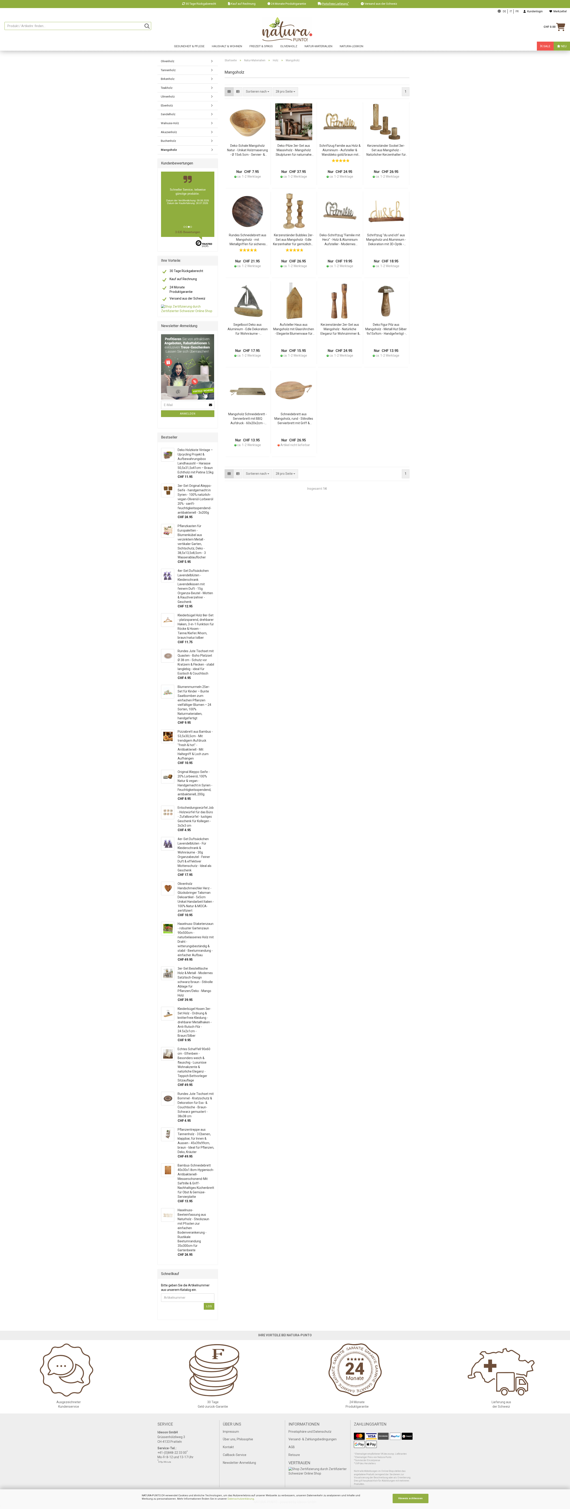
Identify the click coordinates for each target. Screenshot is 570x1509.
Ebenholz (167, 105)
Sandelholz (168, 114)
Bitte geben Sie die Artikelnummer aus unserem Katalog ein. (185, 1287)
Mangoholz (169, 149)
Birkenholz (167, 79)
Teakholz (166, 87)
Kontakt (228, 1447)
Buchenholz (168, 141)
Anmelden (188, 413)
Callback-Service (234, 1455)
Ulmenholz (168, 96)
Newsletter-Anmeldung (239, 1462)
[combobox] (285, 91)
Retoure (294, 1455)
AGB (291, 1447)
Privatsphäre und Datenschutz (309, 1431)
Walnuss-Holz (170, 123)
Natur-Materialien (318, 46)
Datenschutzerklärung (241, 1498)
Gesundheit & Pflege (189, 46)
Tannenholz (168, 70)
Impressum (231, 1431)
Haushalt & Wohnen (227, 46)
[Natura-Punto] (287, 29)
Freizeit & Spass (261, 46)
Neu (563, 46)
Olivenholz (288, 46)
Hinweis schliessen (410, 1498)
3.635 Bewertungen (187, 232)
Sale (546, 46)
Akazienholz (169, 132)
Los (209, 1306)
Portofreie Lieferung (335, 3)
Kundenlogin (534, 11)
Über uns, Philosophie (238, 1439)
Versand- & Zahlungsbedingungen (312, 1439)
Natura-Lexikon (351, 46)
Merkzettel (559, 11)
